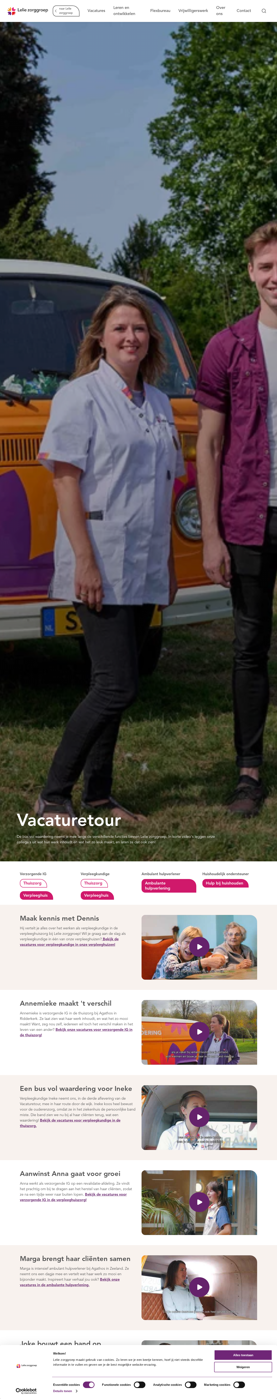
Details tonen (62, 1391)
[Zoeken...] (264, 11)
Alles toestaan (243, 1355)
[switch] (139, 1385)
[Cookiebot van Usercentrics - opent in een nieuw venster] (26, 1391)
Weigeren (243, 1367)
